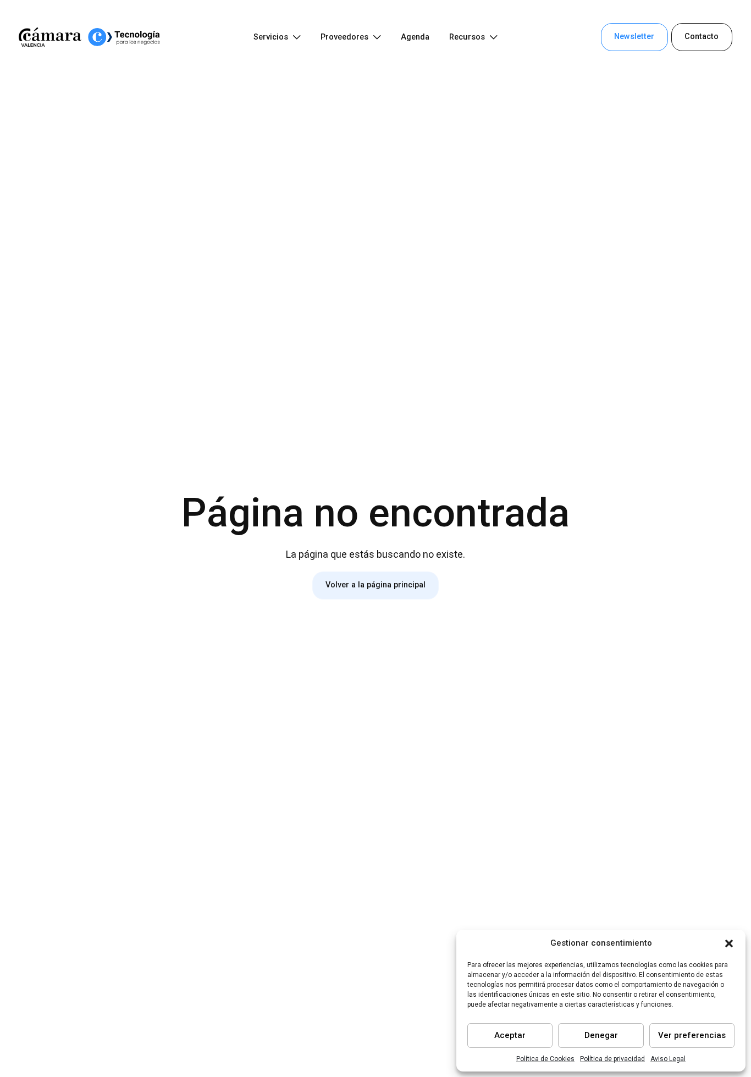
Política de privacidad (612, 1059)
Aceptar (510, 1035)
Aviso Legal (668, 1059)
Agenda (415, 37)
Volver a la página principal (375, 585)
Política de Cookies (545, 1059)
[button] (729, 943)
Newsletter (634, 36)
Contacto (701, 36)
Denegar (601, 1035)
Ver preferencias (692, 1035)
